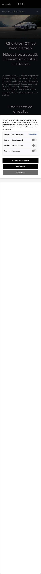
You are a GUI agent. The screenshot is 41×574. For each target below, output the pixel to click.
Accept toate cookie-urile (20, 160)
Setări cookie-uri (20, 172)
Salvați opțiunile (20, 166)
